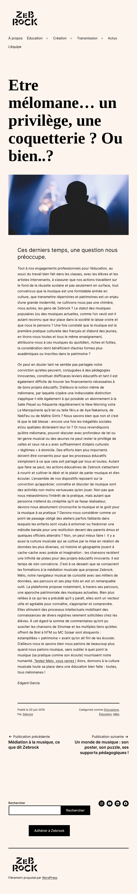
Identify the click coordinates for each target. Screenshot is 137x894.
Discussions (111, 709)
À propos (15, 38)
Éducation (35, 38)
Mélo (116, 714)
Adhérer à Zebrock (49, 831)
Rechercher (16, 803)
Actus (112, 38)
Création (60, 38)
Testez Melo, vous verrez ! (54, 661)
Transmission (87, 38)
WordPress (49, 877)
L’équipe (14, 47)
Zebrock (28, 714)
